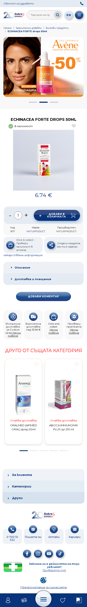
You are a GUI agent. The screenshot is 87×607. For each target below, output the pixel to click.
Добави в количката (56, 215)
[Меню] (79, 15)
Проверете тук (54, 570)
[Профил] (8, 600)
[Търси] (57, 15)
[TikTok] (60, 553)
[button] (33, 102)
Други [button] (17, 498)
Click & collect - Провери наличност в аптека (25, 244)
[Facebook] (27, 553)
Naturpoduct (36, 231)
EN (69, 15)
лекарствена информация (22, 255)
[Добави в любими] (36, 364)
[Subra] (14, 15)
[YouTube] (49, 553)
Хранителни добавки (29, 27)
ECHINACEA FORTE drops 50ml (27, 31)
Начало (7, 27)
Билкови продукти (57, 27)
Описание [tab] (22, 267)
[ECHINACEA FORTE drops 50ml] (43, 160)
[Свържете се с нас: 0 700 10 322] (82, 3)
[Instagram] (38, 553)
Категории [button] (21, 486)
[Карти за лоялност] (24, 600)
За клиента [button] (22, 475)
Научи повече (14, 334)
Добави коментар (43, 296)
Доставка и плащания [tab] (33, 279)
